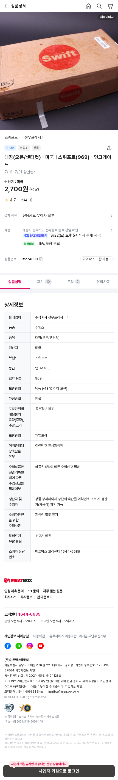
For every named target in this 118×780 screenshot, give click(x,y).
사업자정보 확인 (25, 670)
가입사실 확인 (73, 686)
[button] (100, 235)
